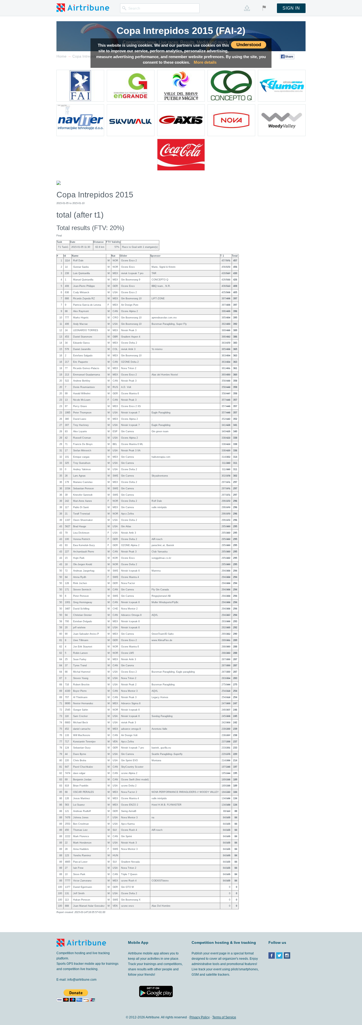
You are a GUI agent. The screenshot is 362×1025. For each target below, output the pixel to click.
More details (205, 62)
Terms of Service (224, 1017)
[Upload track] (247, 8)
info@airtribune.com (81, 979)
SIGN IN (291, 8)
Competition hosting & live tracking (224, 942)
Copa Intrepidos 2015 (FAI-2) (181, 30)
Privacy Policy (199, 1017)
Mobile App (138, 942)
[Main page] (82, 7)
